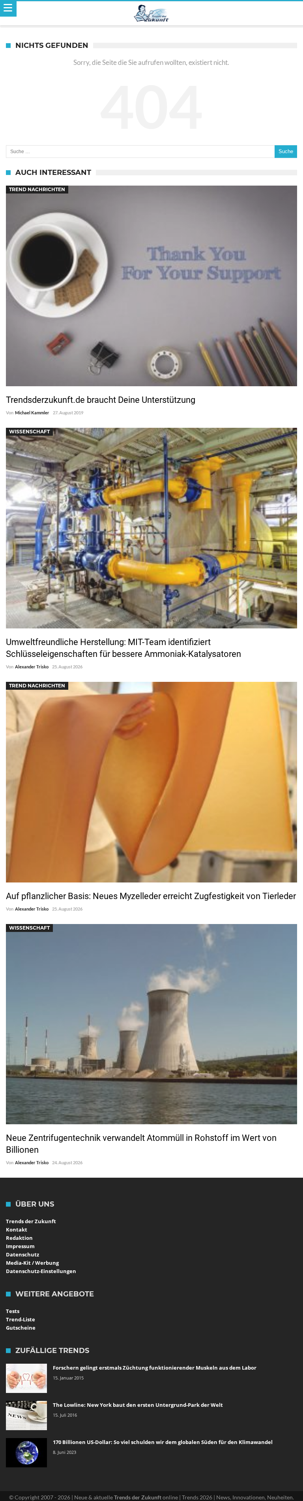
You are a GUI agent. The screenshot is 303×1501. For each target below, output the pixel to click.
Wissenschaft (29, 432)
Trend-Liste (20, 1319)
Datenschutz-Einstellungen (41, 1271)
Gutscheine (21, 1327)
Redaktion (19, 1237)
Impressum (20, 1246)
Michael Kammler (32, 412)
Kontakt (16, 1229)
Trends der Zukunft (31, 1221)
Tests (12, 1311)
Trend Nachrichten (37, 189)
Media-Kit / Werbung (32, 1262)
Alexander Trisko (32, 666)
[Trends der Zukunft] (152, 13)
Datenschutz (22, 1254)
